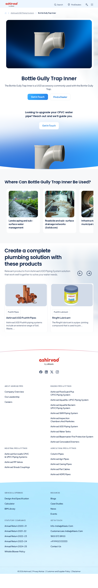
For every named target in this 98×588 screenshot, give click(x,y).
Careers (8, 402)
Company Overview (14, 391)
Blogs (53, 498)
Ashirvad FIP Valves (14, 462)
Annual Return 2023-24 (16, 541)
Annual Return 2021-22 (15, 531)
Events (54, 513)
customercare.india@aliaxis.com (67, 531)
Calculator (9, 503)
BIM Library (10, 508)
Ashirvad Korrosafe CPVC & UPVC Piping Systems (17, 455)
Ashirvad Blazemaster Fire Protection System (72, 436)
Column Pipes (57, 453)
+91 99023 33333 (59, 541)
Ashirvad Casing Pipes (61, 464)
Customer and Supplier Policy (58, 571)
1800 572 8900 (58, 536)
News (53, 508)
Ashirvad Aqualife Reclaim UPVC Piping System (63, 406)
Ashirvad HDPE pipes (61, 474)
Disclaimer (76, 571)
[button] (89, 273)
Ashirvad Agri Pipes (60, 459)
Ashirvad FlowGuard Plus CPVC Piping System (62, 393)
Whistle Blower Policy (15, 551)
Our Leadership (12, 396)
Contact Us (56, 546)
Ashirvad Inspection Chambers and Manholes (62, 420)
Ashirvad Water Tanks (61, 431)
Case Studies (57, 503)
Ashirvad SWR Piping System (64, 413)
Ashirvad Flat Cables (60, 469)
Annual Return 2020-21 (16, 526)
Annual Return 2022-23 (16, 536)
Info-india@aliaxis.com (62, 526)
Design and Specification (17, 498)
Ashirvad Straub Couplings (17, 467)
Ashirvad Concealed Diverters (65, 441)
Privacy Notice (39, 571)
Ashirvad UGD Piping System (22, 13)
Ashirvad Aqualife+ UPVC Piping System (70, 400)
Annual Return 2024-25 (16, 546)
